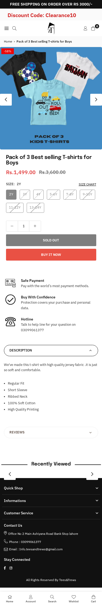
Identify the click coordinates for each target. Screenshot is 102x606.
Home (8, 41)
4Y (38, 194)
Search (52, 601)
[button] (96, 100)
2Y (11, 194)
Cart (93, 601)
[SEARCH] (14, 28)
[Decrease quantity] (12, 226)
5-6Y (53, 194)
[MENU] (6, 28)
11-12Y (15, 207)
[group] (51, 98)
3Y (25, 194)
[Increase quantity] (35, 226)
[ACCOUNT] (85, 28)
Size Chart (87, 184)
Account (31, 601)
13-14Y (35, 207)
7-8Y (70, 194)
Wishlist (74, 601)
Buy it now (51, 254)
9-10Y (87, 194)
